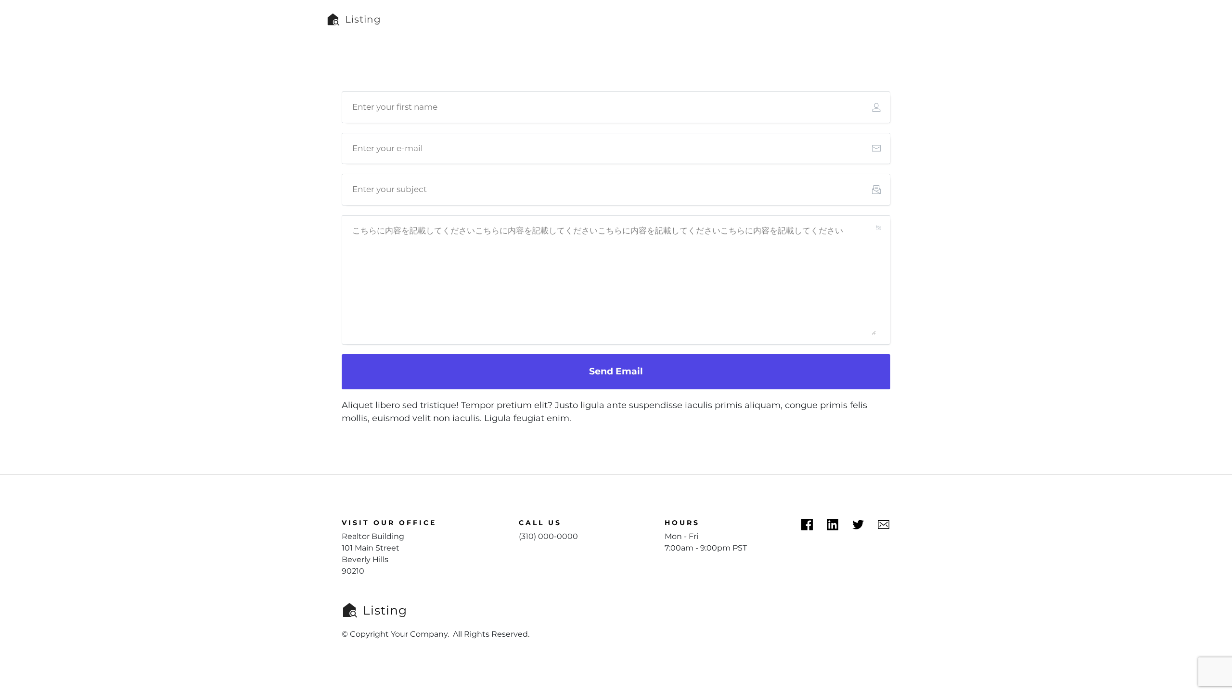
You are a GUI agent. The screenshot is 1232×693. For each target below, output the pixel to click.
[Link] (832, 524)
